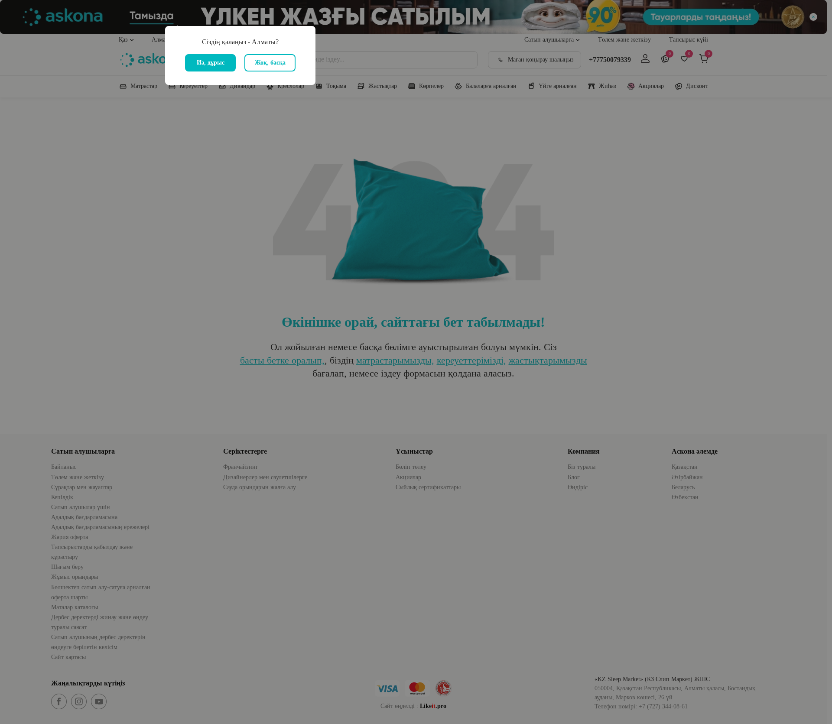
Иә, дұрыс (210, 62)
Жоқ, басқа (270, 62)
